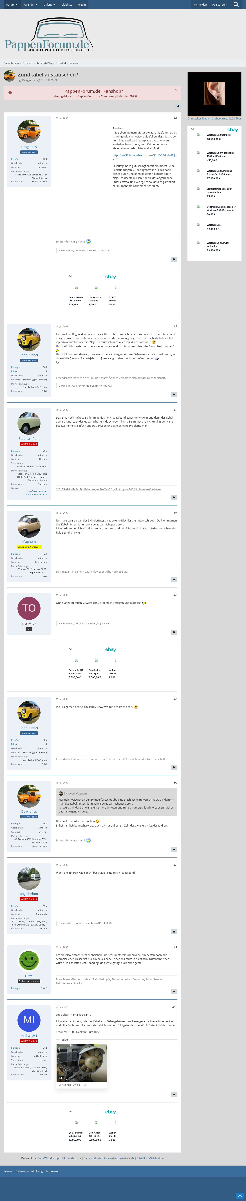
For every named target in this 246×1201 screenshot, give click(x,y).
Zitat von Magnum (75, 793)
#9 (175, 947)
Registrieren (219, 4)
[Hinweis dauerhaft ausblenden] (175, 90)
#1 (175, 118)
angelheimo (92, 923)
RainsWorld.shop (48, 1158)
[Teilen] (178, 106)
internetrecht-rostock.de (119, 1158)
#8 (175, 865)
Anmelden (200, 4)
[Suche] (236, 4)
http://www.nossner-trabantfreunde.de (36, 493)
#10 (174, 1007)
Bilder (14, 371)
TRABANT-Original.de (150, 1158)
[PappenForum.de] (123, 34)
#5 (175, 595)
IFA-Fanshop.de (71, 1158)
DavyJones (28, 80)
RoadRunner (92, 385)
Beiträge (15, 159)
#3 (175, 410)
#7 (175, 783)
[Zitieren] (174, 259)
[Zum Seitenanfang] (240, 1196)
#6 (175, 699)
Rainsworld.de (92, 1158)
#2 (175, 326)
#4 (175, 513)
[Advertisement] (83, 178)
